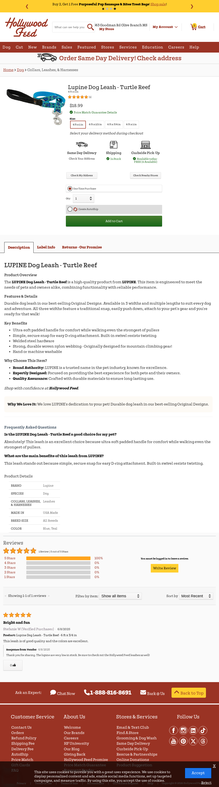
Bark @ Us (156, 694)
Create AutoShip (88, 209)
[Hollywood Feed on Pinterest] (183, 740)
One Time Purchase (84, 188)
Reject (206, 783)
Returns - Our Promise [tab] (82, 247)
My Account (163, 27)
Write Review (164, 568)
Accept (198, 773)
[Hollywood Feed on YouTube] (174, 740)
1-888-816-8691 (111, 692)
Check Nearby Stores (145, 175)
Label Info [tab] (46, 247)
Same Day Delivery (133, 743)
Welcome (72, 727)
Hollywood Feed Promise (86, 760)
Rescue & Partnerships (137, 754)
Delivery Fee (22, 749)
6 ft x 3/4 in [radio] (114, 124)
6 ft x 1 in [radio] (131, 124)
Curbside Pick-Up (132, 749)
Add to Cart (114, 221)
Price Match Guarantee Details (95, 112)
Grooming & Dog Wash (137, 738)
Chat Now (66, 694)
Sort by (172, 596)
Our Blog (71, 749)
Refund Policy (23, 738)
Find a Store (128, 733)
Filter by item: (86, 596)
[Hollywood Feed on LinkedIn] (193, 730)
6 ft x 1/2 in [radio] (95, 124)
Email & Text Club (133, 727)
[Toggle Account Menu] (176, 27)
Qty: (68, 198)
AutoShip (19, 754)
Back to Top (192, 693)
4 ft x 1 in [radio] (78, 124)
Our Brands (74, 733)
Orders (17, 733)
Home (8, 70)
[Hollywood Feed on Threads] (203, 740)
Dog (20, 70)
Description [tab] (19, 247)
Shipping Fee (23, 743)
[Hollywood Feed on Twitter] (193, 740)
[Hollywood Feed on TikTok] (203, 730)
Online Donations (133, 760)
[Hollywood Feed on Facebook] (174, 730)
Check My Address (82, 175)
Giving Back (75, 754)
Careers (71, 738)
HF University (76, 743)
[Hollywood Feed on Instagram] (183, 730)
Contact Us (21, 727)
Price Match (22, 760)
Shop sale (145, 4)
